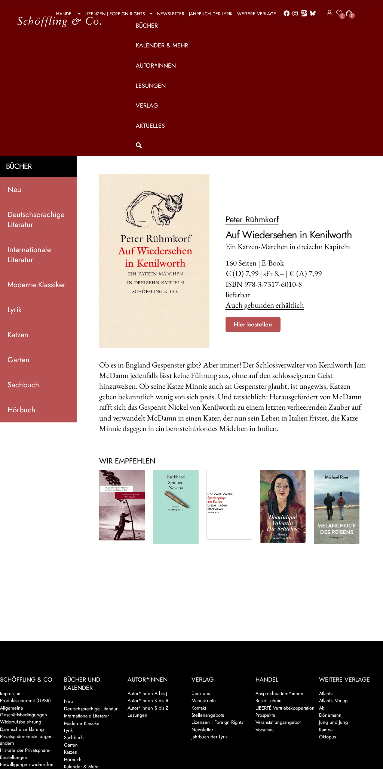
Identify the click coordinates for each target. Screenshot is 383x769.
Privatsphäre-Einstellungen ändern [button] (26, 740)
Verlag (147, 105)
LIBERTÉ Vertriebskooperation (285, 707)
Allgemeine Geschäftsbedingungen (23, 711)
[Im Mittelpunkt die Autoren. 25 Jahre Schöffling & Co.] (122, 505)
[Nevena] (176, 507)
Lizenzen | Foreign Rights (115, 13)
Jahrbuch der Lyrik (211, 13)
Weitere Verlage (256, 13)
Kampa (326, 729)
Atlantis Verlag (333, 700)
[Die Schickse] (283, 506)
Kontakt (199, 707)
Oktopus (327, 736)
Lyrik (14, 309)
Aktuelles (150, 125)
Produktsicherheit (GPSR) (25, 700)
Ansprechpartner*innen (279, 693)
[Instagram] (293, 14)
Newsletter (170, 13)
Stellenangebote (208, 715)
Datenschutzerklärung (22, 729)
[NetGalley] (302, 14)
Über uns (201, 693)
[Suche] (242, 146)
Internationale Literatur (29, 254)
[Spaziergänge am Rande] (229, 505)
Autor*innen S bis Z (148, 707)
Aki (322, 707)
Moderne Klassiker (36, 284)
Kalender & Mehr (162, 45)
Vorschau (264, 729)
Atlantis (326, 693)
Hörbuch (21, 409)
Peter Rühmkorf (252, 219)
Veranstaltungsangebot (278, 722)
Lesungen (151, 85)
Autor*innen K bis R (148, 700)
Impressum (11, 693)
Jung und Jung (333, 722)
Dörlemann (330, 715)
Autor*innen (156, 65)
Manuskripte (204, 700)
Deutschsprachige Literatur (35, 219)
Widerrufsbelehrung (20, 721)
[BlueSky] (311, 13)
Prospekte (265, 715)
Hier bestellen (253, 324)
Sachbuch (23, 384)
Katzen (17, 334)
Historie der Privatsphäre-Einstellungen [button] (25, 753)
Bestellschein (268, 700)
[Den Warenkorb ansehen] (349, 8)
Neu (14, 189)
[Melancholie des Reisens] (336, 507)
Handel (64, 13)
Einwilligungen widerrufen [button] (26, 764)
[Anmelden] (328, 13)
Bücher (147, 25)
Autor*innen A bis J (147, 693)
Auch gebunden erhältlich (265, 305)
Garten (18, 359)
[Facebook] (285, 14)
